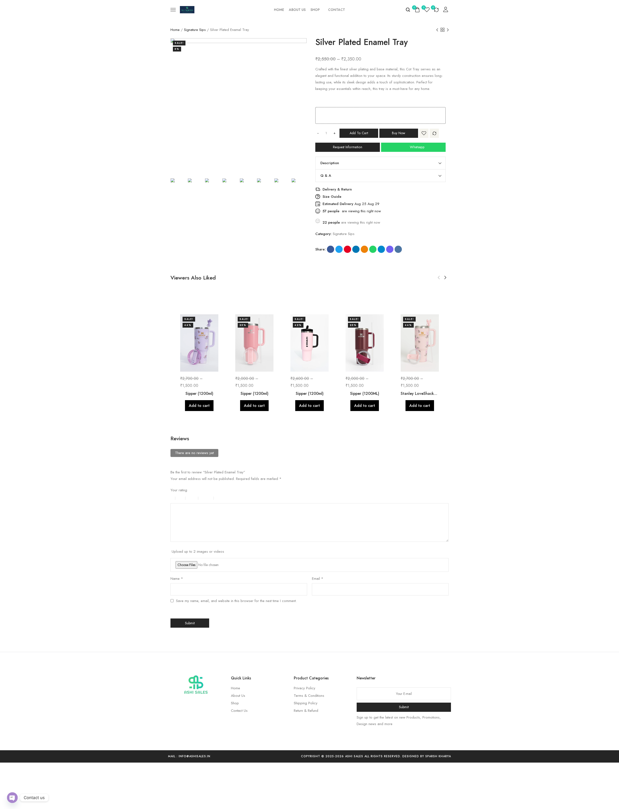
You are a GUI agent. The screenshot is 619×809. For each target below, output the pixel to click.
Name (176, 578)
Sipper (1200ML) (364, 393)
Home (279, 9)
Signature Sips (195, 29)
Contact (336, 9)
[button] (438, 277)
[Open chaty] (12, 797)
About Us (297, 9)
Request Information (347, 147)
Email (317, 578)
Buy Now (398, 133)
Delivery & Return (337, 189)
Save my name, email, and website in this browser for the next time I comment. (236, 601)
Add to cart (359, 133)
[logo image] (187, 9)
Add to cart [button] (199, 405)
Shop (315, 9)
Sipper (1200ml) (199, 393)
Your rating (178, 490)
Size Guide (332, 197)
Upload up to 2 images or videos (198, 551)
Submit (404, 707)
